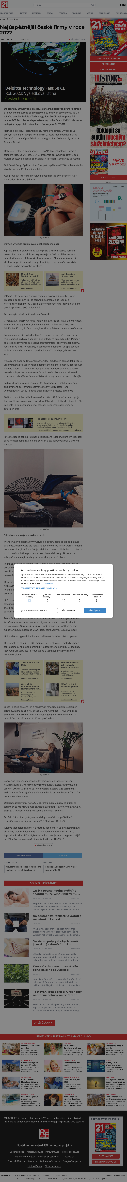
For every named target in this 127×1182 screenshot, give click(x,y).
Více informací (47, 583)
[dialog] (63, 591)
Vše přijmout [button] (95, 610)
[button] (63, 588)
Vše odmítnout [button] (69, 610)
